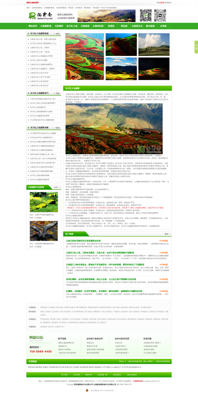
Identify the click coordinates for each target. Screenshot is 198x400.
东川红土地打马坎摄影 (39, 60)
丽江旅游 (60, 307)
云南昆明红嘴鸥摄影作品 (44, 244)
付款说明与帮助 (121, 349)
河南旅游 (144, 312)
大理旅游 (51, 307)
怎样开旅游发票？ (122, 353)
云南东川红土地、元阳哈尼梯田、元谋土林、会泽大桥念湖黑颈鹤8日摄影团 (100, 253)
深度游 (111, 26)
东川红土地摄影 (73, 88)
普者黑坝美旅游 (105, 307)
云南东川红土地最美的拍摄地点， (43, 146)
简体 (158, 3)
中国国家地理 (53, 367)
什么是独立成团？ (151, 353)
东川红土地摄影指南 (39, 33)
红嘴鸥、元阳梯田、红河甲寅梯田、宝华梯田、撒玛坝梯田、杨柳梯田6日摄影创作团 (104, 291)
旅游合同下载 (92, 346)
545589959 (120, 381)
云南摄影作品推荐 (36, 187)
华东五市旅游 (106, 312)
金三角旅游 (101, 322)
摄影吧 (91, 367)
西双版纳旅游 (93, 307)
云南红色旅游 (131, 375)
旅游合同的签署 (93, 353)
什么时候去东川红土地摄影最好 (42, 120)
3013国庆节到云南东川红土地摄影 (43, 133)
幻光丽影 (38, 218)
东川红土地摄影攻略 (39, 127)
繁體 (162, 3)
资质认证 (90, 343)
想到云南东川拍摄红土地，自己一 (43, 154)
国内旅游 (150, 26)
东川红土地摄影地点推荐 (39, 116)
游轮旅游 (43, 327)
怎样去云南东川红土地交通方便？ (43, 163)
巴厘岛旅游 (44, 319)
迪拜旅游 (93, 319)
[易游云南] (53, 16)
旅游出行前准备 (64, 349)
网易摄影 (98, 367)
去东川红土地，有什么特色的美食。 (44, 159)
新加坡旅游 (91, 322)
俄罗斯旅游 (131, 319)
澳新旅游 (156, 319)
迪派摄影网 (84, 367)
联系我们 (168, 3)
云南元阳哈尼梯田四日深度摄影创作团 (83, 241)
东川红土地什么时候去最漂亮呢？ (43, 103)
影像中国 (68, 367)
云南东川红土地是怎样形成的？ (42, 167)
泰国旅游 (65, 319)
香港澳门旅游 (55, 319)
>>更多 (57, 34)
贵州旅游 (160, 312)
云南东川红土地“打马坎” (39, 73)
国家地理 (31, 367)
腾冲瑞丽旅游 (81, 307)
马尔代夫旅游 (75, 319)
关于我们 (64, 375)
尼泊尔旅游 (102, 319)
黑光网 (62, 367)
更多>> (57, 187)
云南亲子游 (59, 327)
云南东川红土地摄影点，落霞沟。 (43, 69)
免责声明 (88, 375)
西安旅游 (124, 312)
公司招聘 (76, 375)
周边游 (124, 26)
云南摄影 (157, 155)
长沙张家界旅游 (78, 312)
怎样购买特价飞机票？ (152, 343)
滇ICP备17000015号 (124, 384)
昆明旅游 (43, 307)
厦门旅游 (88, 312)
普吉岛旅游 (121, 319)
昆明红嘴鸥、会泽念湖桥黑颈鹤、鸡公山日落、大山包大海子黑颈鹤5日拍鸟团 (101, 279)
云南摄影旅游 (154, 226)
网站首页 (33, 26)
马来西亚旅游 (73, 322)
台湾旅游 (84, 319)
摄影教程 (38, 367)
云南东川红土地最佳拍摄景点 (41, 64)
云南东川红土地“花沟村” (39, 81)
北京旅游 (55, 312)
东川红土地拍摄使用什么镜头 (41, 111)
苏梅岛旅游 (112, 319)
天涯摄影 (75, 367)
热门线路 (69, 234)
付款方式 (118, 343)
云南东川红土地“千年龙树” (40, 77)
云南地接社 (117, 375)
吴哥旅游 (62, 322)
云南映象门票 (102, 375)
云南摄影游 (45, 26)
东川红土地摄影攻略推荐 (39, 180)
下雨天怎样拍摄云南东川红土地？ (43, 99)
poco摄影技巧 (116, 367)
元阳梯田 (59, 26)
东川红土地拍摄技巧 (38, 107)
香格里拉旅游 (70, 307)
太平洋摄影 (106, 367)
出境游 (163, 26)
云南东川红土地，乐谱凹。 (40, 48)
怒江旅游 (116, 307)
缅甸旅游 (82, 322)
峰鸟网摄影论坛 (135, 367)
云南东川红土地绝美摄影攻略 (41, 171)
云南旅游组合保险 (151, 346)
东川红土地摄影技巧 (39, 93)
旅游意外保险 (149, 349)
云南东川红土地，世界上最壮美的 (43, 39)
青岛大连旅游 (65, 312)
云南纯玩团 (98, 26)
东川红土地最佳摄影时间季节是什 (43, 142)
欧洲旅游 (140, 319)
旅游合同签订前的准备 (95, 349)
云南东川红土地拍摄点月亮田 (41, 56)
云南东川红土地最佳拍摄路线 (41, 150)
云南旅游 (85, 26)
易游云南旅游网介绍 (66, 343)
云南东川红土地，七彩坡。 (40, 52)
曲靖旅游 (124, 307)
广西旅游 (116, 312)
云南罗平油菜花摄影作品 (44, 215)
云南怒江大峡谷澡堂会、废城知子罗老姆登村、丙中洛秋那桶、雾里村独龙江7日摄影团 (105, 265)
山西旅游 (152, 312)
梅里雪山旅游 (134, 307)
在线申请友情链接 (163, 361)
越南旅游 (46, 322)
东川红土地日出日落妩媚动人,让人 (43, 43)
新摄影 (45, 367)
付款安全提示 (120, 346)
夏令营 (51, 327)
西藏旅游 (96, 312)
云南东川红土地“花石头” (39, 86)
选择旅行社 (62, 346)
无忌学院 (125, 367)
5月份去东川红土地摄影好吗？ (42, 137)
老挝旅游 (54, 322)
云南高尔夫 (137, 26)
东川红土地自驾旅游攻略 (39, 175)
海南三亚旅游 (45, 312)
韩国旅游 (148, 319)
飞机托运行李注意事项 (67, 353)
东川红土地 (72, 26)
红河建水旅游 (146, 307)
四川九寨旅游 (134, 312)
